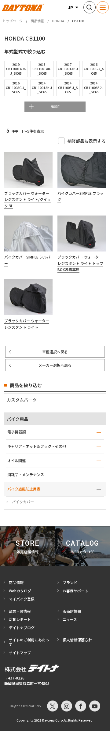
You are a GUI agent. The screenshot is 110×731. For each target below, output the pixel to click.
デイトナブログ (22, 627)
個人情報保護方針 (77, 639)
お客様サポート (75, 590)
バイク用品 (17, 419)
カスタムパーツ (22, 400)
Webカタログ (20, 590)
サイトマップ (20, 652)
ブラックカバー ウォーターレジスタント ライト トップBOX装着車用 (80, 263)
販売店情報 (72, 611)
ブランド (70, 582)
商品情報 (37, 20)
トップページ (12, 21)
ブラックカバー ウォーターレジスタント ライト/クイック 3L (27, 199)
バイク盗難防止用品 (23, 489)
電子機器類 (16, 432)
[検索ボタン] (89, 7)
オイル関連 (16, 460)
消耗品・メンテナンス (25, 474)
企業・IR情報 (20, 611)
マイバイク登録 (22, 598)
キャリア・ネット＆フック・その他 (36, 446)
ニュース (70, 619)
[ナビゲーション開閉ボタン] (103, 7)
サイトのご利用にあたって (29, 642)
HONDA (58, 20)
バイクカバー (23, 502)
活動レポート (20, 619)
